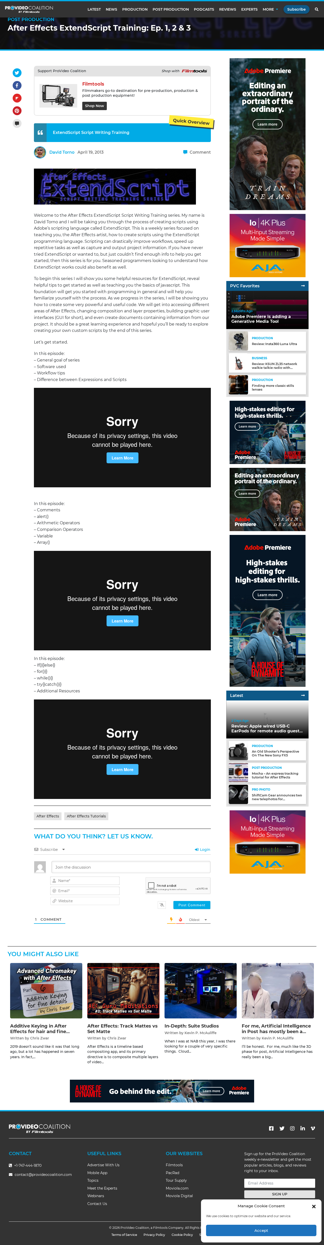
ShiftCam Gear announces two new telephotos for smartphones (277, 799)
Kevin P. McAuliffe (200, 1033)
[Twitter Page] (282, 1129)
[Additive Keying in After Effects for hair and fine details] (46, 990)
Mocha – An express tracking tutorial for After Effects (275, 775)
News (111, 9)
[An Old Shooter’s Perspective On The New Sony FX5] (238, 750)
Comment (200, 152)
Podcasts (204, 9)
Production (135, 9)
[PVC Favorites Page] (303, 286)
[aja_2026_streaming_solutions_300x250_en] (268, 245)
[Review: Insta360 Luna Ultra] (238, 341)
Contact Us (97, 1203)
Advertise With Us (103, 1165)
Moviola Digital (179, 1196)
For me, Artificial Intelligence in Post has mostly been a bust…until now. (276, 1031)
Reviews (227, 9)
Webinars (95, 1196)
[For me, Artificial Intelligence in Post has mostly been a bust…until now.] (278, 990)
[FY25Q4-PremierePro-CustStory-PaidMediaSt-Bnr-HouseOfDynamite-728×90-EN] (162, 1091)
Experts (249, 9)
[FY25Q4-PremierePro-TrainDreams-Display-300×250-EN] (268, 499)
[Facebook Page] (271, 1129)
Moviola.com (177, 1188)
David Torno (61, 152)
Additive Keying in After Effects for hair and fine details (38, 1031)
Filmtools (174, 1165)
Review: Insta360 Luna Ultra (274, 344)
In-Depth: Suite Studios (192, 1026)
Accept (261, 1230)
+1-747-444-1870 (27, 1165)
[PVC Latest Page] (303, 695)
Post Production (171, 9)
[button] (313, 1206)
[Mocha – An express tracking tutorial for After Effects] (238, 772)
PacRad (172, 1173)
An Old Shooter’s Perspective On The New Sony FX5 (275, 753)
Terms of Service (124, 1235)
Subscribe (296, 9)
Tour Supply (176, 1180)
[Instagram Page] (292, 1129)
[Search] (317, 9)
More (268, 9)
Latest (94, 9)
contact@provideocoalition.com (43, 1174)
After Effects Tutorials (86, 816)
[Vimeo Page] (313, 1129)
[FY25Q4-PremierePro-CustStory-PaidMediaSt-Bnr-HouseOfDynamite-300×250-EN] (268, 432)
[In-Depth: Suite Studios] (201, 990)
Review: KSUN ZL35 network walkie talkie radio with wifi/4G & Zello (274, 367)
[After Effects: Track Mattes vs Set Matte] (123, 990)
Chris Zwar (39, 1038)
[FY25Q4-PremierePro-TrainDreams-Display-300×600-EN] (268, 134)
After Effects (47, 816)
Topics (92, 1180)
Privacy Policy (154, 1235)
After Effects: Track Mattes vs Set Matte (122, 1028)
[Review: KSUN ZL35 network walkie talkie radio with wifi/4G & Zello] (238, 362)
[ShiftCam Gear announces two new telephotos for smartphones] (238, 794)
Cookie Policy (182, 1235)
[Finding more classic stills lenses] (238, 384)
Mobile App (97, 1173)
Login (204, 849)
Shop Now (94, 106)
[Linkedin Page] (302, 1129)
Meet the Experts (102, 1188)
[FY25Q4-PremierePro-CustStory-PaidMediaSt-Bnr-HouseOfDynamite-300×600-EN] (268, 610)
